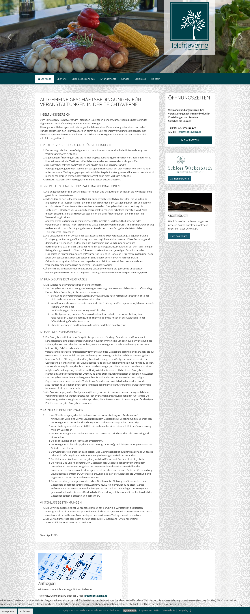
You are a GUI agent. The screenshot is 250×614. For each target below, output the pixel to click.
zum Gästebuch (178, 236)
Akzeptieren (8, 611)
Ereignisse (140, 78)
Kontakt (155, 78)
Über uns (61, 78)
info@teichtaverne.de (95, 595)
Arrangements (108, 78)
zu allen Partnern (179, 178)
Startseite (45, 78)
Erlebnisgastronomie (83, 78)
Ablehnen (25, 611)
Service (125, 78)
